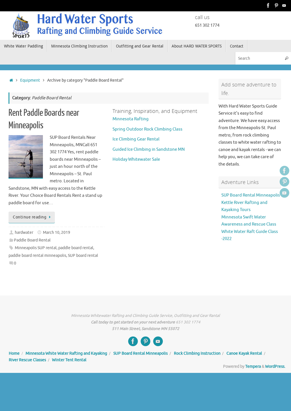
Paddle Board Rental (32, 240)
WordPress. (275, 366)
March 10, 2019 (56, 232)
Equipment (30, 80)
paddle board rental (75, 247)
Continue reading (29, 217)
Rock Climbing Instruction (197, 353)
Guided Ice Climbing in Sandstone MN (149, 149)
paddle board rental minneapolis (37, 255)
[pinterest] (276, 5)
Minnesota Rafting (131, 119)
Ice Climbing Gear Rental (136, 139)
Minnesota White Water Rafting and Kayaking (66, 353)
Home (14, 353)
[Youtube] (284, 5)
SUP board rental (83, 255)
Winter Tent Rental (69, 360)
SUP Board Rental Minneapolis (250, 195)
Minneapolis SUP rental (36, 247)
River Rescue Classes (27, 360)
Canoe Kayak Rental (244, 353)
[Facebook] (268, 5)
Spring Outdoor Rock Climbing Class (147, 129)
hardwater (24, 232)
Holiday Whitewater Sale (136, 159)
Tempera (253, 366)
